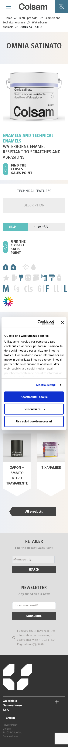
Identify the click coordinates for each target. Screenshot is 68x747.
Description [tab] (34, 205)
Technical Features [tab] (34, 191)
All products (34, 512)
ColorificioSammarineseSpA (12, 705)
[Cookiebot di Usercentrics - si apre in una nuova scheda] (40, 322)
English (10, 717)
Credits (7, 729)
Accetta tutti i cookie (34, 396)
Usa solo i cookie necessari (34, 421)
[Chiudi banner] (62, 322)
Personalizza (31, 409)
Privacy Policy (10, 725)
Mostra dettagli (46, 384)
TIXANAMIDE (51, 467)
